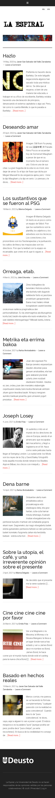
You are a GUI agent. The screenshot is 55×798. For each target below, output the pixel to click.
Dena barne (16, 484)
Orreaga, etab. (19, 271)
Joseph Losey (18, 416)
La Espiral (27, 23)
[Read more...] (19, 110)
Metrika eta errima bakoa (23, 342)
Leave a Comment (13, 65)
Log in (44, 788)
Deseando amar (20, 127)
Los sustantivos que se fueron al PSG (25, 200)
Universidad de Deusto (28, 782)
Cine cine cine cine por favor (24, 615)
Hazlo (9, 56)
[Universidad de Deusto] (18, 763)
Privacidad (35, 788)
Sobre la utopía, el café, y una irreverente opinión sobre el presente (24, 559)
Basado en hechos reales (23, 678)
